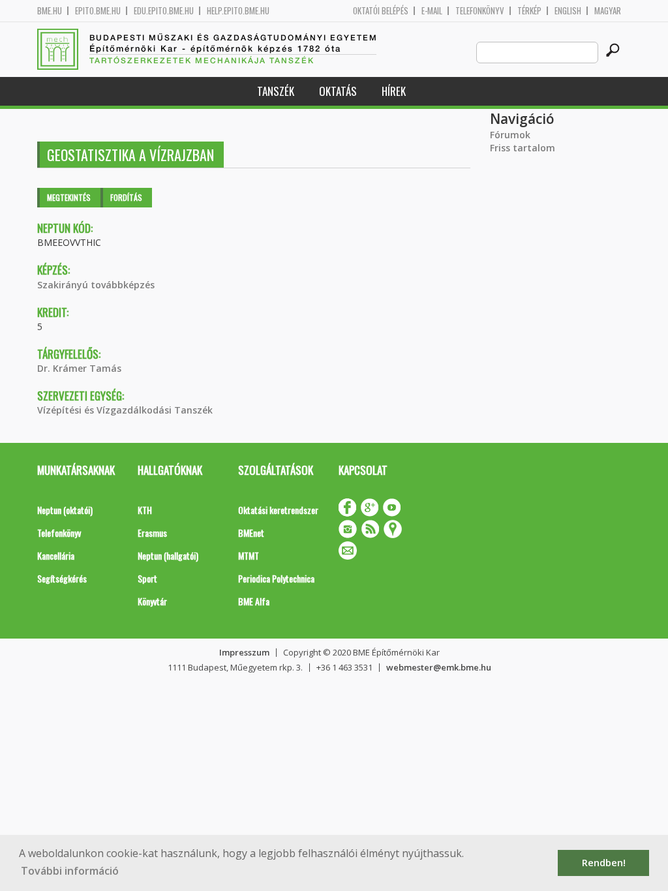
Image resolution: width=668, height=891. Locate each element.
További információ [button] (70, 871)
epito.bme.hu (98, 11)
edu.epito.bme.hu (164, 11)
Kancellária (55, 555)
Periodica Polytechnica (276, 578)
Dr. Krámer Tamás (79, 368)
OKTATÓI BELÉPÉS (380, 11)
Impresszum (244, 652)
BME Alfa (253, 601)
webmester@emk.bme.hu (438, 667)
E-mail (431, 11)
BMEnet (251, 532)
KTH (145, 510)
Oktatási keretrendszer (278, 510)
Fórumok (510, 134)
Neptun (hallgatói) (168, 555)
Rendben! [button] (604, 862)
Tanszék (275, 91)
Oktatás (338, 91)
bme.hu (49, 11)
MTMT (248, 555)
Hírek (394, 91)
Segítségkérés (62, 578)
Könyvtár (152, 601)
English (567, 11)
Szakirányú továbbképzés (96, 285)
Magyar (607, 11)
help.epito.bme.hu (238, 11)
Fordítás (126, 197)
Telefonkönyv (479, 11)
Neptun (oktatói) (65, 510)
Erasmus (152, 532)
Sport (147, 578)
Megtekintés (69, 197)
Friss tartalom (522, 148)
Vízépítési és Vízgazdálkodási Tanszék (125, 410)
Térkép (529, 11)
